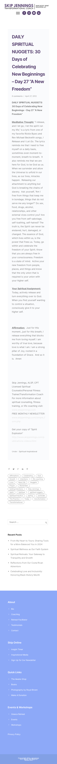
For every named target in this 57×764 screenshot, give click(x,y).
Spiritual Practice (16, 496)
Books (14, 684)
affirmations (14, 476)
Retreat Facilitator (19, 619)
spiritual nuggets (36, 492)
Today (26, 499)
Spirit (12, 492)
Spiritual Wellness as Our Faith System (29, 549)
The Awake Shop (18, 679)
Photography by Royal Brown (24, 690)
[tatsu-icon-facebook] (24, 13)
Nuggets (33, 482)
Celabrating (28, 476)
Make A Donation (19, 695)
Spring (30, 496)
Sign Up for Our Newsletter (23, 660)
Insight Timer (17, 649)
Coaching (15, 614)
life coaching (38, 479)
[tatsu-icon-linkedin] (39, 13)
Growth (12, 479)
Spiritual (22, 492)
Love (11, 482)
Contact (14, 630)
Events (14, 719)
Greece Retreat (18, 714)
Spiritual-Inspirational (27, 451)
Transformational (16, 502)
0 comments (17, 96)
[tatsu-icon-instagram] (29, 13)
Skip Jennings (33, 489)
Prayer (12, 486)
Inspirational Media (19, 655)
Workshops (16, 725)
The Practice (15, 499)
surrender (41, 496)
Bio (12, 609)
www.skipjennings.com (24, 409)
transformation (40, 499)
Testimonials (16, 625)
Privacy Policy (14, 734)
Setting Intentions (16, 489)
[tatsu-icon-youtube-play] (34, 13)
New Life (21, 482)
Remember (24, 486)
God (39, 476)
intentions (24, 479)
